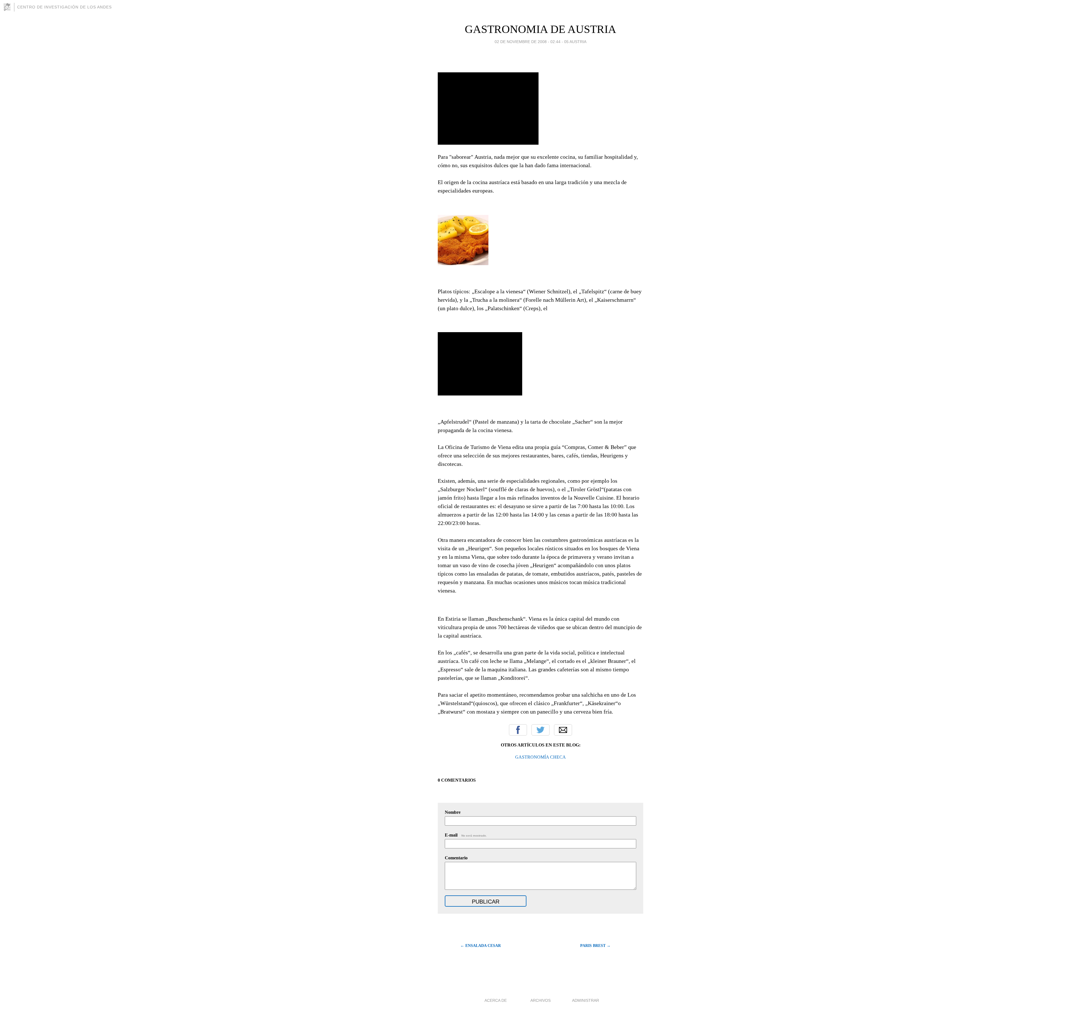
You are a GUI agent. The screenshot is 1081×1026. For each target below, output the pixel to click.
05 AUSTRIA (575, 41)
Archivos (540, 1000)
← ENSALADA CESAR (480, 946)
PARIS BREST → (595, 946)
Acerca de (495, 1000)
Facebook (518, 730)
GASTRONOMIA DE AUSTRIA (540, 29)
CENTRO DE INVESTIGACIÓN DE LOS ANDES (64, 7)
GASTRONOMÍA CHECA (540, 757)
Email (563, 730)
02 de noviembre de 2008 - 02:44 (527, 41)
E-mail (466, 835)
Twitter (540, 730)
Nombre (453, 812)
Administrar (585, 1000)
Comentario (456, 857)
